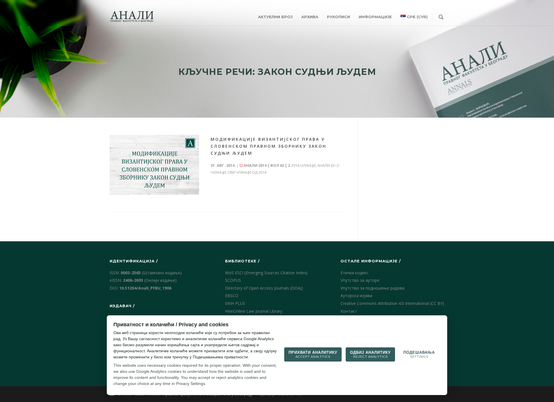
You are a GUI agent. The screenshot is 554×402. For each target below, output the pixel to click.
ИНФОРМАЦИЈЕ (375, 16)
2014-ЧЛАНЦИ (303, 165)
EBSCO (231, 295)
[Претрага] (441, 17)
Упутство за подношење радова (372, 288)
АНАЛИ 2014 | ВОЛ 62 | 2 (267, 165)
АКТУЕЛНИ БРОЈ (275, 16)
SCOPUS (233, 280)
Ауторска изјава (356, 295)
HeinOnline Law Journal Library (253, 311)
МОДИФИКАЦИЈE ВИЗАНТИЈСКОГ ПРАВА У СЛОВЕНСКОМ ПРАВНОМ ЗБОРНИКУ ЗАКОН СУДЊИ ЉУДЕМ (268, 146)
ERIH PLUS (235, 303)
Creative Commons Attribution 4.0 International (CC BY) (392, 303)
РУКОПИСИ (338, 16)
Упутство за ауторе (359, 280)
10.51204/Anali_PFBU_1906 (145, 288)
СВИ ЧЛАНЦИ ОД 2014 (247, 172)
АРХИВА (309, 16)
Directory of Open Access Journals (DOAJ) (264, 288)
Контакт (348, 311)
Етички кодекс (354, 272)
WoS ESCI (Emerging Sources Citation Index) (266, 272)
